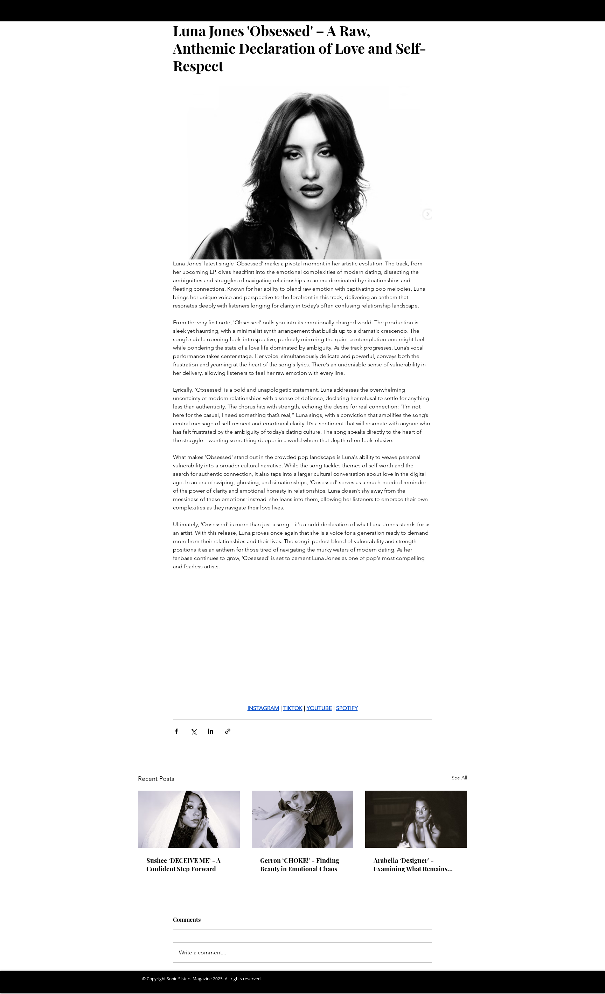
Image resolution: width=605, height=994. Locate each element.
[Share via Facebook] (176, 731)
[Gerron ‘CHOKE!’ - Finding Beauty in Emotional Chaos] (303, 819)
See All (459, 778)
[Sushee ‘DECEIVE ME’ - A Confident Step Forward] (189, 819)
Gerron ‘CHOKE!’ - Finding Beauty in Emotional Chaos (299, 864)
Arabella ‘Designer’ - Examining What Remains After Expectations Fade (410, 864)
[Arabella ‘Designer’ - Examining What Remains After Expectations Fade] (416, 819)
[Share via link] (227, 731)
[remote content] (302, 641)
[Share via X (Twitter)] (193, 731)
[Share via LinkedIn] (210, 731)
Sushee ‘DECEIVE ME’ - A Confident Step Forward (183, 864)
